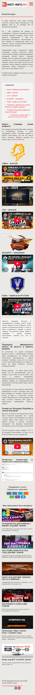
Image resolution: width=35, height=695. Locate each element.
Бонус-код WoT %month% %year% (16, 659)
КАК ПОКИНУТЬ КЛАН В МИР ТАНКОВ (14, 605)
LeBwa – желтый (12, 93)
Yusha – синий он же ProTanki (17, 102)
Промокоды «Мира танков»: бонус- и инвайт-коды (14, 632)
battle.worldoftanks (18, 139)
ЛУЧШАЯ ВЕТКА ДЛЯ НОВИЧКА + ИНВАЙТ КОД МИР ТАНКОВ (16, 525)
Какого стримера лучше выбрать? (18, 89)
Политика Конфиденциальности (12, 686)
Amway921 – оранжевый (15, 99)
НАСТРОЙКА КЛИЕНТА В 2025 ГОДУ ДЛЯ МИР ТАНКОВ (15, 551)
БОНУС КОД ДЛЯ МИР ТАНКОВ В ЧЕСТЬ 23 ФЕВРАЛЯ (16, 578)
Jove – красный (12, 96)
